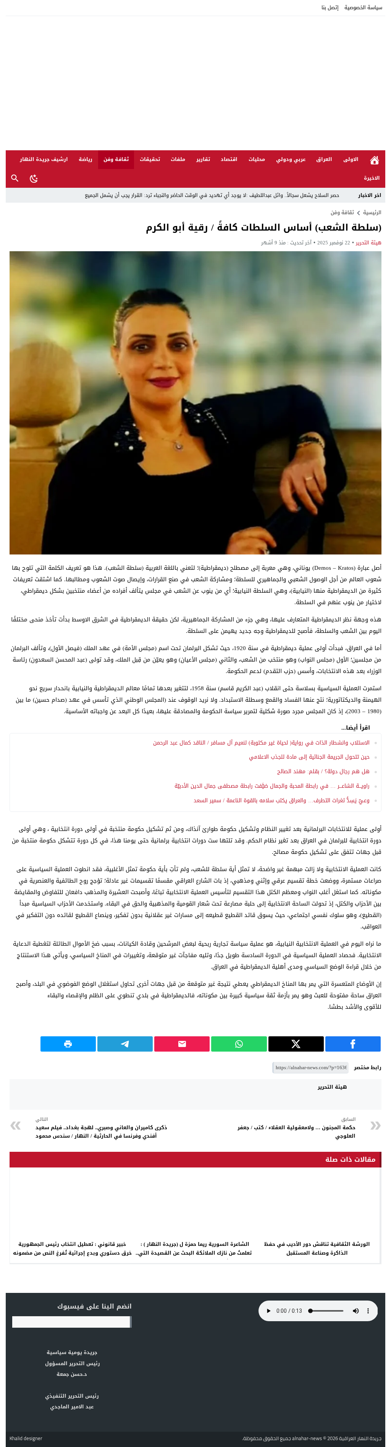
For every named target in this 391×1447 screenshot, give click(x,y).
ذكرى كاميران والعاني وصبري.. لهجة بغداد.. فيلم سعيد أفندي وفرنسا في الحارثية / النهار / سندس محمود (101, 1127)
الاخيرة (372, 178)
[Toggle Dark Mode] (34, 178)
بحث (15, 178)
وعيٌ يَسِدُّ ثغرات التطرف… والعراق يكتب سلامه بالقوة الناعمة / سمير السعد (282, 800)
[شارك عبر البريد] (182, 1044)
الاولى (351, 159)
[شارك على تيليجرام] (125, 1044)
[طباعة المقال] (68, 1044)
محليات (257, 159)
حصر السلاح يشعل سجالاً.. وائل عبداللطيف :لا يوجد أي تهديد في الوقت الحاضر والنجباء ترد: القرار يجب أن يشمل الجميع (213, 195)
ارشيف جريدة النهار (44, 159)
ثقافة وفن (116, 159)
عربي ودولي (290, 159)
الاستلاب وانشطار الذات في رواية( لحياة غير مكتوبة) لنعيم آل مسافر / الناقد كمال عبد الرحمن (261, 743)
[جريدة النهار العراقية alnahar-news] (195, 83)
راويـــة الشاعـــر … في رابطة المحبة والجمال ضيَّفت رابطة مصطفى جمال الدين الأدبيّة (272, 786)
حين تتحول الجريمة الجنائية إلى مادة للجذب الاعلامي (309, 757)
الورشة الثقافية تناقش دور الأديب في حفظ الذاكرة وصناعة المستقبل (317, 1248)
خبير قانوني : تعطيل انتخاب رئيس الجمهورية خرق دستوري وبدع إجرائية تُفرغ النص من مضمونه (72, 1248)
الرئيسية (374, 159)
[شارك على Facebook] (353, 1044)
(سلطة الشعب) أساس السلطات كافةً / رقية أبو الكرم (263, 227)
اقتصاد (229, 159)
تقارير (203, 159)
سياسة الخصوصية (363, 7)
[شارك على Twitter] (296, 1044)
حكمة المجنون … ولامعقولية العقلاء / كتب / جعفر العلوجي (296, 1127)
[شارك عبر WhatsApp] (239, 1044)
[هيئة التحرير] (366, 1094)
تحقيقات (150, 159)
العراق (324, 159)
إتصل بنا (330, 7)
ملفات (178, 159)
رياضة (85, 159)
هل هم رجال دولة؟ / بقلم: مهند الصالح (323, 771)
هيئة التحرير (368, 242)
